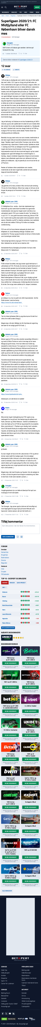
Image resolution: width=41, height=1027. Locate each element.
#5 (2, 288)
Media (37, 12)
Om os (24, 996)
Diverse (3, 560)
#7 (2, 329)
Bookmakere (5, 12)
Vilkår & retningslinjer (28, 1001)
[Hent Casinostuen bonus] (30, 771)
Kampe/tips (4, 552)
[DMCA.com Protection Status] (8, 1018)
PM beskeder (5, 574)
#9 (2, 402)
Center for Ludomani (7, 983)
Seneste (17, 70)
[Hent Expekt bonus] (30, 795)
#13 (2, 514)
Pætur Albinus (6, 623)
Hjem (3, 15)
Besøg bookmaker (10, 663)
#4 (2, 253)
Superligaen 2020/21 (26, 59)
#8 (2, 384)
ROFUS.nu (18, 1)
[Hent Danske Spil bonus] (30, 869)
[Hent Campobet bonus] (10, 675)
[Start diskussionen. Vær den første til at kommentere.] (20, 529)
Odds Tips (4, 970)
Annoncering (26, 998)
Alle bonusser (7, 891)
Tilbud (23, 985)
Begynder (4, 563)
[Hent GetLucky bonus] (10, 819)
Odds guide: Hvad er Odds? (9, 1004)
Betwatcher (4, 996)
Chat (2, 569)
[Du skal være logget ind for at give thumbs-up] (19, 53)
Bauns (4, 596)
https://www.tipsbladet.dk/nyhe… (12, 394)
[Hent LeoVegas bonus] (30, 819)
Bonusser (14, 12)
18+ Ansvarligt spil (22, 1024)
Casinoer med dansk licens (30, 983)
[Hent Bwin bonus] (10, 771)
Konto (37, 7)
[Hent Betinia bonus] (30, 651)
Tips (20, 12)
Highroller (5, 618)
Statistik (3, 998)
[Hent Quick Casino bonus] (10, 651)
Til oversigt (7, 70)
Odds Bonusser (26, 973)
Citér (26, 53)
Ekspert (4, 583)
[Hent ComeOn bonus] (10, 795)
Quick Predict (21, 583)
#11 (2, 480)
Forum (31, 12)
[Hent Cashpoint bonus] (30, 747)
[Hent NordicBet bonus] (10, 869)
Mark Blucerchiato (7, 605)
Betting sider (26, 970)
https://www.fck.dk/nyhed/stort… (12, 303)
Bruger (12, 583)
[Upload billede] (21, 536)
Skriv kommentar (8, 537)
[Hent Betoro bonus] (30, 675)
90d (3, 587)
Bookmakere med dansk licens (29, 979)
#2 (2, 175)
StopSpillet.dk (3, 2)
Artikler (3, 975)
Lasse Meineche (6, 614)
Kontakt (24, 993)
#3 (2, 196)
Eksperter (4, 978)
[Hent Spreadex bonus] (10, 843)
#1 (3, 53)
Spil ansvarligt (5, 1)
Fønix (3, 610)
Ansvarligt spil (5, 1006)
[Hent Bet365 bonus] (10, 699)
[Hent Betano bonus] (10, 747)
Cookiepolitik (26, 1006)
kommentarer (6, 37)
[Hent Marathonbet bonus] (30, 843)
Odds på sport (5, 973)
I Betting (4, 601)
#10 (2, 439)
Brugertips (13, 15)
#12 (2, 496)
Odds (25, 12)
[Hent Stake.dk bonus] (10, 723)
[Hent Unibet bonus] (30, 723)
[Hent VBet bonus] (30, 699)
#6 (2, 306)
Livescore (4, 1001)
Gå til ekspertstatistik (8, 628)
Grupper (3, 571)
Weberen (4, 592)
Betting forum (5, 993)
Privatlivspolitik (26, 1004)
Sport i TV (4, 981)
